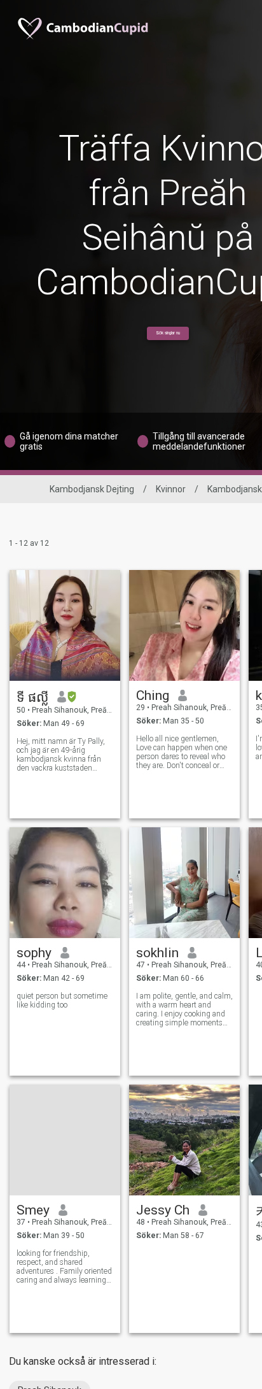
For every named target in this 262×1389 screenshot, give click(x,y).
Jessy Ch (163, 1210)
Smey (33, 1210)
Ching (152, 695)
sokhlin (157, 952)
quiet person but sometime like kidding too (62, 1000)
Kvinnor (171, 489)
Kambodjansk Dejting (92, 489)
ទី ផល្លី (32, 697)
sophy (34, 952)
